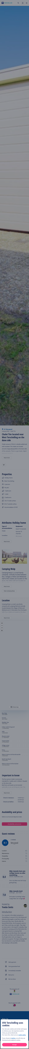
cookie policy (22, 1035)
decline (13, 1038)
